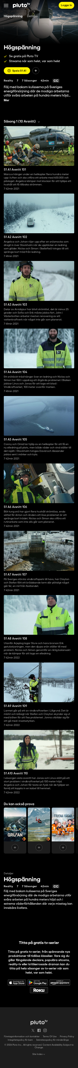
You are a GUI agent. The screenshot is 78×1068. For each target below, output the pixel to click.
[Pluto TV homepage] (39, 1022)
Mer (6, 100)
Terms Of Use (50, 1036)
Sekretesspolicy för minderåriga (52, 1040)
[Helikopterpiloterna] (39, 831)
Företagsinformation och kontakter (22, 1036)
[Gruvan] (15, 831)
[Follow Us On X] (33, 1030)
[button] (6, 5)
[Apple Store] (17, 982)
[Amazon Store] (59, 982)
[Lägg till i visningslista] (35, 70)
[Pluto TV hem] (21, 5)
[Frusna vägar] (63, 831)
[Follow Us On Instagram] (45, 1030)
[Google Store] (37, 982)
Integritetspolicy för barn (20, 1040)
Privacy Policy (67, 1036)
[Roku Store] (39, 990)
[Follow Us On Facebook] (39, 1030)
